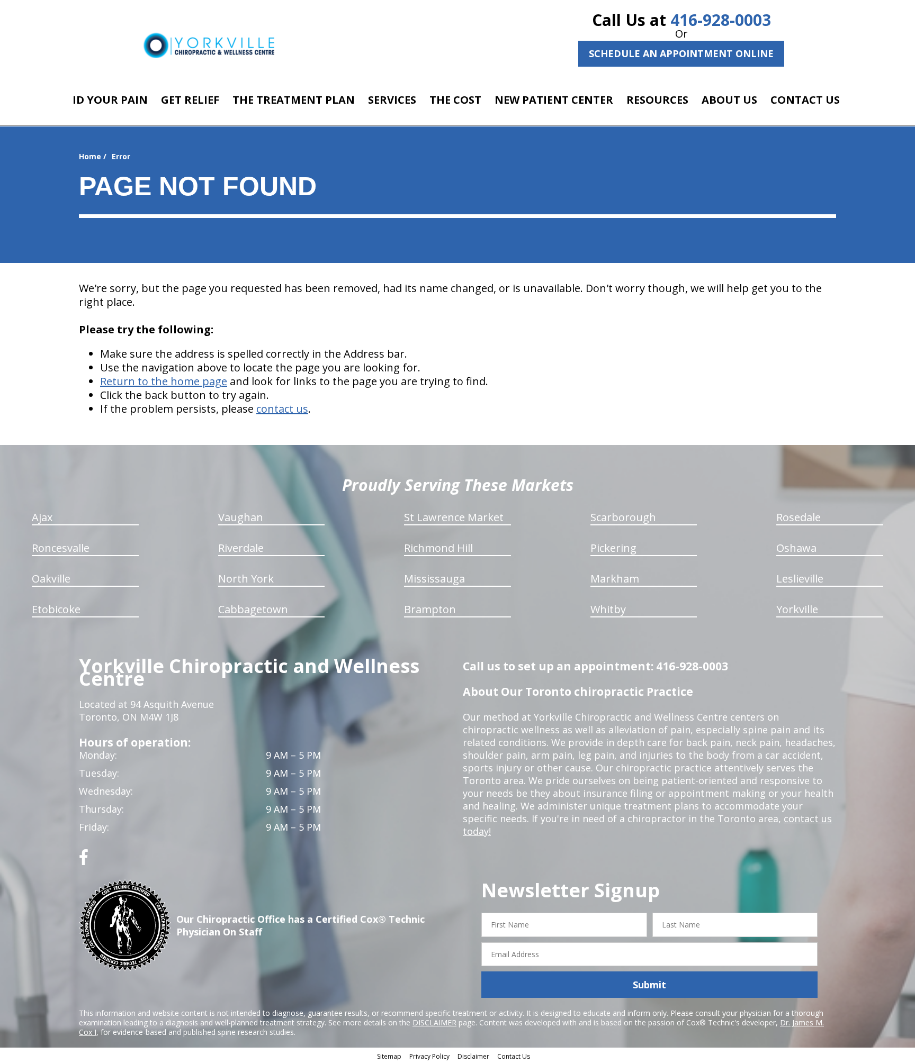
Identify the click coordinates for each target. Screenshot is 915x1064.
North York (246, 578)
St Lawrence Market (454, 517)
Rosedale (798, 517)
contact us (282, 409)
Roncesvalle (60, 548)
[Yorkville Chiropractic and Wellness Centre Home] (208, 45)
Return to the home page (163, 381)
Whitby (608, 609)
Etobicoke (56, 609)
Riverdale (241, 548)
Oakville (51, 578)
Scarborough (623, 517)
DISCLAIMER (434, 1022)
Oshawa (796, 548)
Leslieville (799, 578)
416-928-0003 (720, 20)
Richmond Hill (438, 548)
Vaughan (240, 517)
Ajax (42, 517)
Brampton (430, 609)
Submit (649, 984)
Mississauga (434, 578)
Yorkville (797, 609)
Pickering (613, 548)
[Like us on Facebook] (84, 861)
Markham (614, 578)
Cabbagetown (253, 609)
